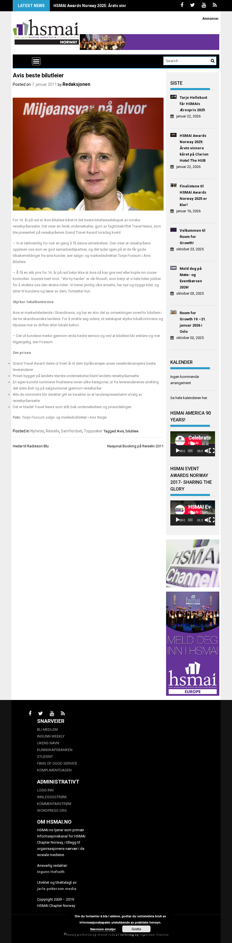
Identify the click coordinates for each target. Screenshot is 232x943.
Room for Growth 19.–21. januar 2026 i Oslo (193, 322)
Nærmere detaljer (103, 929)
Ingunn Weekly (51, 736)
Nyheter (37, 431)
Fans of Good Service (57, 763)
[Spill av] (178, 451)
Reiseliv (52, 431)
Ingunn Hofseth (51, 872)
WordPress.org (52, 810)
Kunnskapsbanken (54, 750)
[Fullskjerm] (212, 451)
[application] (192, 443)
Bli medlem (47, 729)
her (204, 398)
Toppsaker (93, 431)
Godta (136, 928)
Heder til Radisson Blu (31, 446)
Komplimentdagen (54, 770)
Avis (120, 431)
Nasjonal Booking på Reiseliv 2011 (135, 446)
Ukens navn (48, 743)
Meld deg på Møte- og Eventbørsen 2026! (191, 277)
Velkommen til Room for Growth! (192, 236)
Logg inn (45, 790)
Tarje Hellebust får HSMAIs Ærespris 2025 (193, 103)
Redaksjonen (76, 84)
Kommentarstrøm (54, 804)
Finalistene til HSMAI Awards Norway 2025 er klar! (193, 195)
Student (45, 756)
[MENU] (36, 61)
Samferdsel (71, 431)
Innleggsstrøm (51, 797)
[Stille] (207, 451)
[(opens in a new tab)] (173, 98)
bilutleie (132, 431)
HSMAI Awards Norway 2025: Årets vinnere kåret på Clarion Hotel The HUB (122, 5)
